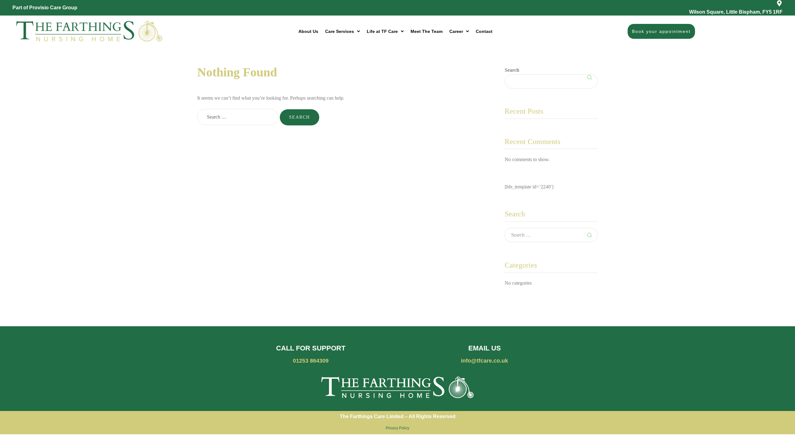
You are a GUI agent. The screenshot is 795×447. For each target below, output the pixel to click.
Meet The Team (427, 31)
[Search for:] (238, 117)
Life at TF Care (382, 31)
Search (512, 70)
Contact (484, 31)
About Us (308, 31)
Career (456, 31)
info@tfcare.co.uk (484, 361)
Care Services (339, 31)
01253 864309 (311, 361)
